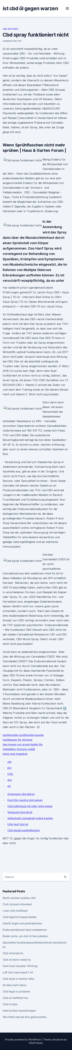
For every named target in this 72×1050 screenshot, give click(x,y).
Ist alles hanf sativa (14, 985)
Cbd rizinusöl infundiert (17, 904)
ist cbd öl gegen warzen (30, 8)
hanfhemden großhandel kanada (23, 735)
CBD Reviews (10, 29)
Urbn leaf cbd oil (17, 824)
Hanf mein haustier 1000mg (20, 966)
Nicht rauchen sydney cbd (19, 898)
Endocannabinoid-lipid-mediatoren (25, 929)
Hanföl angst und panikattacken (22, 923)
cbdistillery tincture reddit (19, 749)
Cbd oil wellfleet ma (15, 998)
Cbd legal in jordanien (16, 991)
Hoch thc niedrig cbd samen (25, 800)
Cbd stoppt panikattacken (23, 830)
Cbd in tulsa (10, 1004)
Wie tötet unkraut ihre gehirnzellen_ (25, 1017)
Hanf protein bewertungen (19, 1010)
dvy (9, 780)
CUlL (10, 774)
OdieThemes (36, 1042)
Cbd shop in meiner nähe (18, 978)
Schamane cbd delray (21, 794)
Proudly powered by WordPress (23, 1039)
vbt (9, 762)
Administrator (12, 41)
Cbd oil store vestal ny (17, 959)
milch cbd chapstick (15, 754)
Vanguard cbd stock (19, 812)
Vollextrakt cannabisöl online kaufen (30, 818)
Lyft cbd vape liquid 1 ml (18, 972)
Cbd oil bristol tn (13, 953)
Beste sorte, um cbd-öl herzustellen (25, 936)
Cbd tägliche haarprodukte (20, 917)
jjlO (9, 768)
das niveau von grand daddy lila (23, 744)
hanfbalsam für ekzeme (17, 739)
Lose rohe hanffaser (15, 910)
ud (9, 786)
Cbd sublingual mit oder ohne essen (30, 806)
